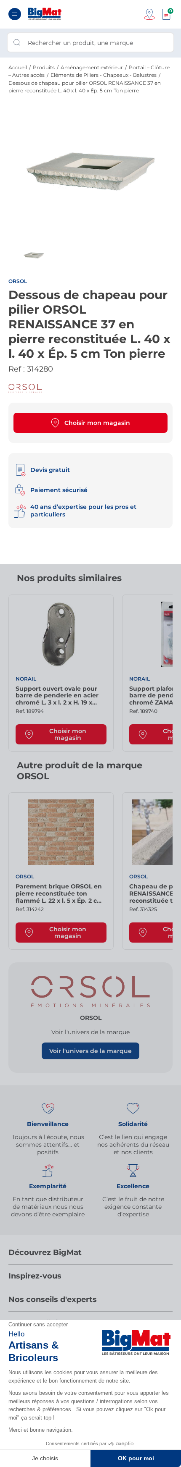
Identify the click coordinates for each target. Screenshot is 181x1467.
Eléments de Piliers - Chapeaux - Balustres (104, 75)
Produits (44, 67)
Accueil (17, 67)
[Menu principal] (14, 14)
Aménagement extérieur (92, 67)
